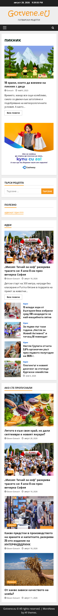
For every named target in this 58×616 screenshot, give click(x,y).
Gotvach (10, 90)
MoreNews (49, 608)
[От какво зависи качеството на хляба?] (29, 569)
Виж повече (14, 113)
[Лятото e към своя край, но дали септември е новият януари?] (29, 410)
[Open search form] (53, 28)
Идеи (10, 259)
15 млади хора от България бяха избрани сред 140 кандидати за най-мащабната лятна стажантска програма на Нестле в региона (12, 311)
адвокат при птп (13, 212)
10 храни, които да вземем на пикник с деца (29, 62)
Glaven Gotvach (13, 278)
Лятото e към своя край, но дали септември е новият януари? (27, 432)
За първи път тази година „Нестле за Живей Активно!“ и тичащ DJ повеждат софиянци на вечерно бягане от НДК (12, 330)
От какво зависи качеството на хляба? (26, 591)
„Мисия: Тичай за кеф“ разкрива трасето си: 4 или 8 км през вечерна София (27, 270)
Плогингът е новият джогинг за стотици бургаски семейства (12, 369)
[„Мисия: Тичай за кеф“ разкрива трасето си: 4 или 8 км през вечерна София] (29, 247)
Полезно (12, 74)
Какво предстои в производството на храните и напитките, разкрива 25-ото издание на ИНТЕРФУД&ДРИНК (29, 538)
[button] (4, 28)
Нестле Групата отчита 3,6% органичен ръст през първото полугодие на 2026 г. (12, 349)
